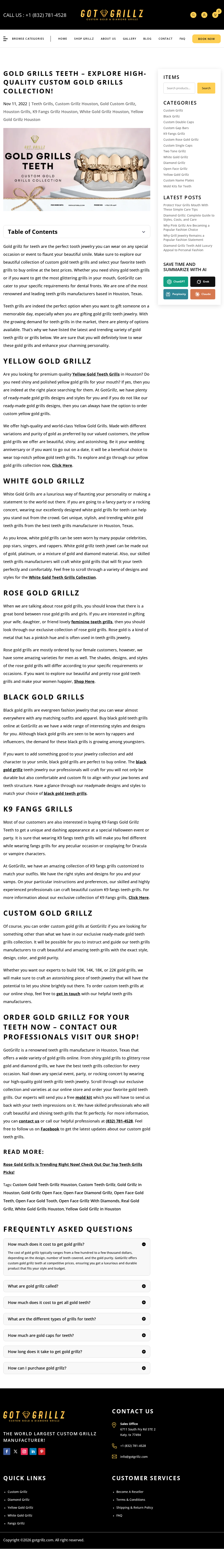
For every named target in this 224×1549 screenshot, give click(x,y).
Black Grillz (171, 116)
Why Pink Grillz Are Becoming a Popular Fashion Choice (186, 227)
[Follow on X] (15, 1451)
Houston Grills (16, 111)
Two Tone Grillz (174, 151)
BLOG (147, 39)
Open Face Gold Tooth (36, 1200)
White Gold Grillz (175, 157)
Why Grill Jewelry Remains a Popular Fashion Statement (183, 237)
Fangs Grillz (16, 1523)
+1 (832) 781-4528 (46, 15)
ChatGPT (179, 281)
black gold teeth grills (65, 793)
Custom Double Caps (178, 122)
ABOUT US (108, 39)
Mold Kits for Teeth (177, 186)
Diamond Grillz (174, 163)
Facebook (50, 1129)
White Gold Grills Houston (39, 1208)
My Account (204, 15)
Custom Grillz (173, 110)
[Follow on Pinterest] (41, 1451)
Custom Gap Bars (176, 128)
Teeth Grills (42, 103)
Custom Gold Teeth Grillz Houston (45, 1184)
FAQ (183, 39)
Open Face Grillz (175, 169)
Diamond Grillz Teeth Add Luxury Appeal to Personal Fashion (187, 247)
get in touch (68, 993)
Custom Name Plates (178, 180)
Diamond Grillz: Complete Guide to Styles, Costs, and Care (188, 217)
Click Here (62, 465)
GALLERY (129, 39)
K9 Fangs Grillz (174, 133)
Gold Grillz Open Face (41, 1192)
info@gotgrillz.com (134, 1457)
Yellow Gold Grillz (176, 174)
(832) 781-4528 (119, 1121)
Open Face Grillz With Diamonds (89, 1200)
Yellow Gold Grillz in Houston (93, 1208)
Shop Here (84, 681)
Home (62, 39)
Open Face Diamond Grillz (87, 1192)
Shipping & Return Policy (134, 1507)
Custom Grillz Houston (76, 103)
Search (206, 88)
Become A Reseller (130, 1492)
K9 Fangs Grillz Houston (55, 111)
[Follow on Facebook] (6, 1451)
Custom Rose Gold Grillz (181, 139)
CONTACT (166, 39)
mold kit (83, 1097)
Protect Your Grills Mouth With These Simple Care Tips (185, 207)
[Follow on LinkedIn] (33, 1451)
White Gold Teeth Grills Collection (62, 577)
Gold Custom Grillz (117, 103)
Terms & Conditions (130, 1499)
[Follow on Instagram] (24, 1451)
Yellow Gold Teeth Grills (96, 374)
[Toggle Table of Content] (77, 232)
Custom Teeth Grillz (97, 1184)
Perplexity (179, 294)
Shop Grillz (84, 39)
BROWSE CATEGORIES (28, 39)
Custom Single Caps (177, 145)
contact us (29, 1121)
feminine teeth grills (91, 621)
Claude (206, 294)
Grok (205, 281)
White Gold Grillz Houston (104, 111)
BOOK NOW (206, 39)
